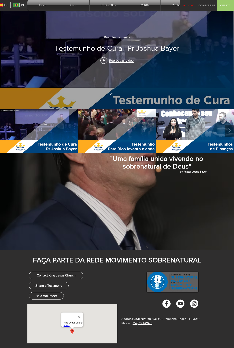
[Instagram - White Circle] (194, 304)
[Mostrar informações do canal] (121, 94)
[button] (207, 5)
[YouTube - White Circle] (180, 304)
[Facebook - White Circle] (166, 304)
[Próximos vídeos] (229, 131)
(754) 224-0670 (142, 323)
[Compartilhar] (113, 94)
